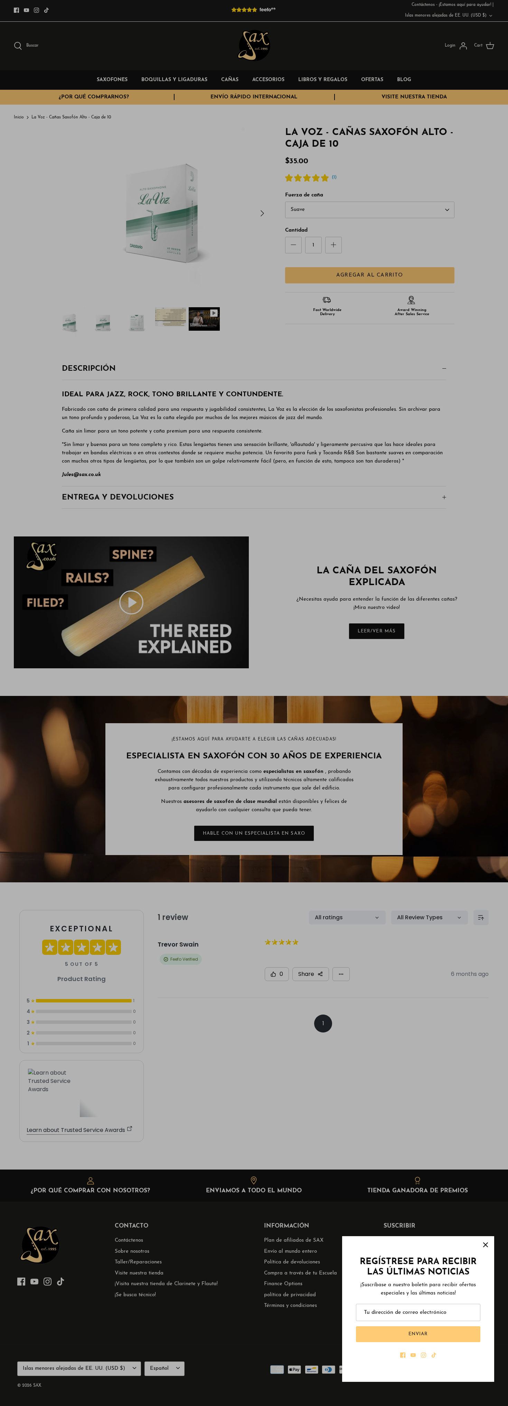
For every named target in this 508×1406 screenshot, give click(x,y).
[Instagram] (423, 1355)
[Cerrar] (485, 1244)
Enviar (418, 1334)
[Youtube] (413, 1355)
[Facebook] (402, 1355)
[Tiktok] (433, 1355)
